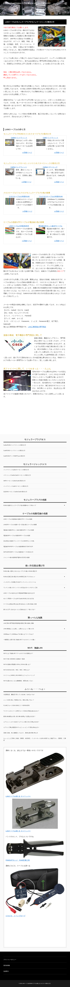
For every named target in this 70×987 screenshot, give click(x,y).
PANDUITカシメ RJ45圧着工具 (18, 860)
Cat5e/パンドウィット (19, 138)
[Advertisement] (34, 417)
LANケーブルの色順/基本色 (19, 226)
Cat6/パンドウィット (50, 138)
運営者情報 (6, 965)
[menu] (66, 3)
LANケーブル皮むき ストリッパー (18, 796)
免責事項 (6, 971)
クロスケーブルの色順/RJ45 (19, 196)
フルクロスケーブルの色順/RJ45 (51, 196)
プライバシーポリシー (9, 959)
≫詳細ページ (27, 152)
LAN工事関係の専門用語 (37, 327)
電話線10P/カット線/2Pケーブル (50, 226)
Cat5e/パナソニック (50, 167)
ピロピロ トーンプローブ (15, 916)
